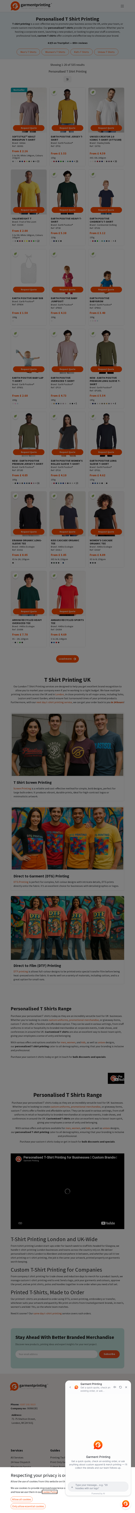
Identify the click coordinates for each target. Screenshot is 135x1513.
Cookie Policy (49, 1492)
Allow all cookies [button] (21, 1499)
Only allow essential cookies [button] (28, 1506)
